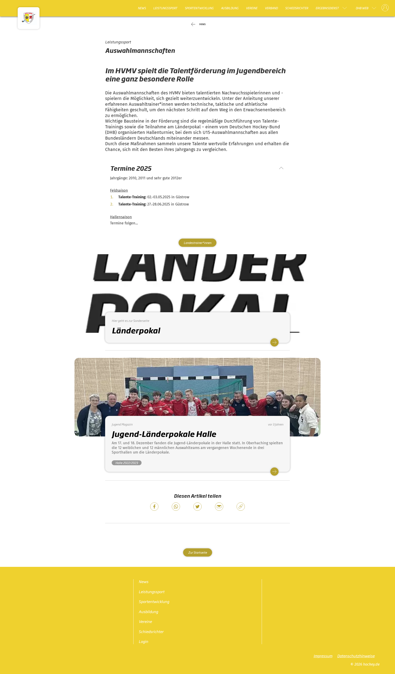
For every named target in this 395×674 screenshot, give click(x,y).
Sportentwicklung (199, 8)
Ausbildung (229, 8)
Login (143, 641)
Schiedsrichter (296, 8)
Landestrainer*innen (197, 242)
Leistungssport (165, 8)
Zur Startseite (197, 552)
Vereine (251, 8)
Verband (271, 8)
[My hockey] (385, 8)
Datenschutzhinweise (356, 655)
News (142, 8)
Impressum (323, 655)
